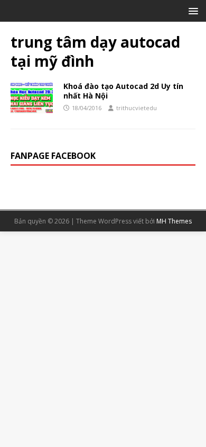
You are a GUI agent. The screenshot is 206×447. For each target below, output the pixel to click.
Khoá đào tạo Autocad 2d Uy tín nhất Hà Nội (123, 91)
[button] (191, 10)
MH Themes (174, 221)
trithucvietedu (136, 108)
